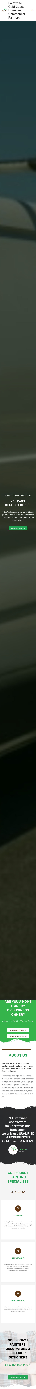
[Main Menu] (32, 10)
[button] (18, 528)
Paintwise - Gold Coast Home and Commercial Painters (16, 10)
